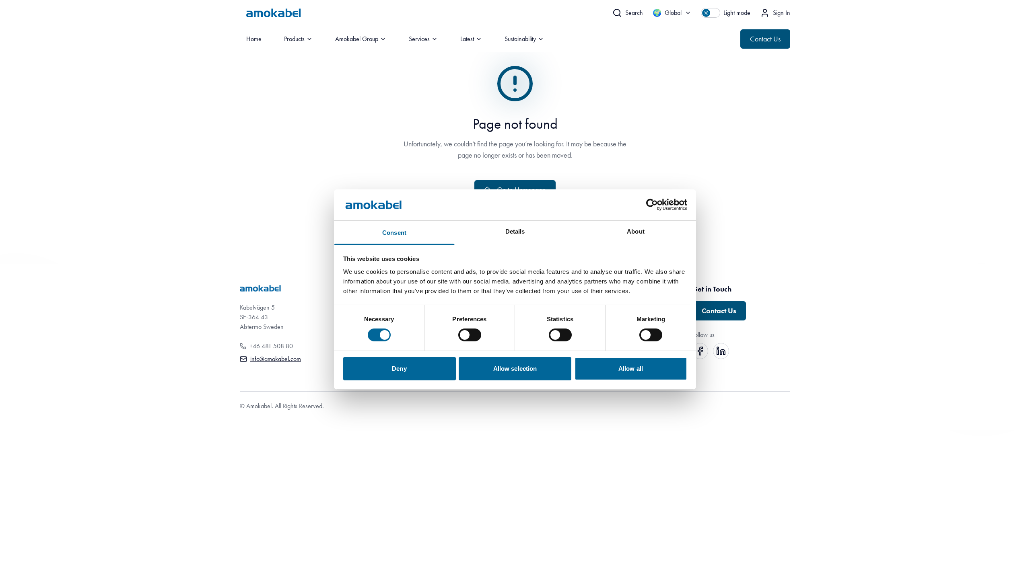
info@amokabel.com (275, 359)
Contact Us (765, 39)
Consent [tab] (394, 232)
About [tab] (636, 231)
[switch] (469, 335)
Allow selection (515, 368)
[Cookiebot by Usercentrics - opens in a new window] (652, 205)
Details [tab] (515, 231)
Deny (399, 368)
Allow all (630, 368)
